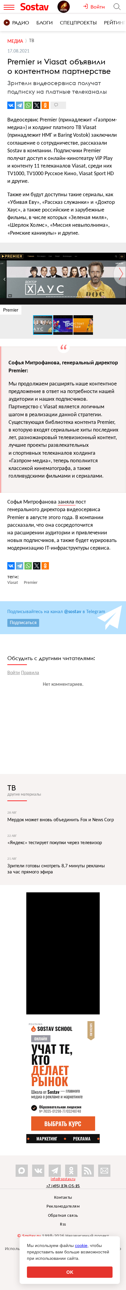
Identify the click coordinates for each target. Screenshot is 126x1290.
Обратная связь (63, 1215)
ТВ (11, 788)
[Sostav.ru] (37, 6)
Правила (30, 672)
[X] (36, 105)
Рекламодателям (63, 1206)
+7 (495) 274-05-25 (63, 1185)
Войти (13, 672)
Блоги (44, 23)
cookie (81, 1245)
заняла (67, 502)
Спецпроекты (78, 23)
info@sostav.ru (63, 1179)
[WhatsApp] (28, 105)
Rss (63, 1224)
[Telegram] (19, 105)
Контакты (63, 1197)
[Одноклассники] (45, 105)
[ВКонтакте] (11, 105)
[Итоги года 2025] (70, 7)
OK (69, 1272)
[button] (120, 248)
